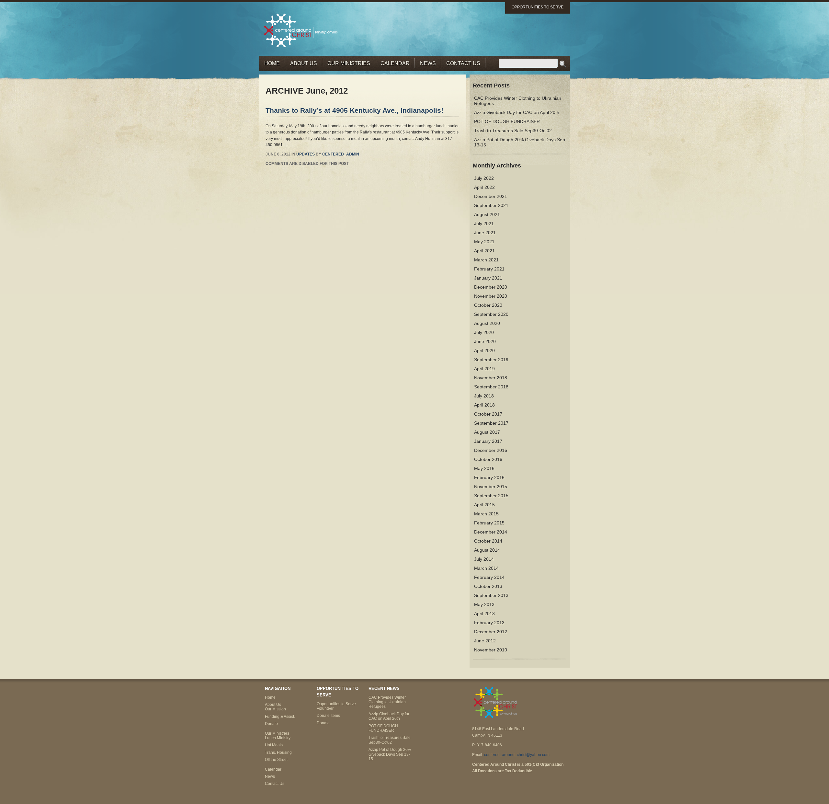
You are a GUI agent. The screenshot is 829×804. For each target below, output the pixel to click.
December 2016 (490, 450)
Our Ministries (348, 63)
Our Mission (275, 709)
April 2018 (484, 405)
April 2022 (484, 187)
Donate (271, 723)
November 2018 (490, 377)
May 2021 (484, 241)
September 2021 (491, 205)
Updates (305, 154)
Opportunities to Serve (537, 7)
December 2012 (490, 631)
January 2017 (488, 441)
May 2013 (484, 604)
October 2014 (488, 541)
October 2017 (488, 414)
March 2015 (486, 513)
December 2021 (490, 196)
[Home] (301, 30)
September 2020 (491, 314)
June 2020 (485, 341)
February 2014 (489, 577)
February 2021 (489, 268)
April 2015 (484, 504)
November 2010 (490, 649)
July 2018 (484, 395)
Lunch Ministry (277, 738)
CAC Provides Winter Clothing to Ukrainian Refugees (387, 702)
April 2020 (484, 350)
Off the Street (276, 759)
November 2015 (490, 486)
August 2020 (487, 323)
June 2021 (485, 232)
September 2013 (491, 595)
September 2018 (491, 386)
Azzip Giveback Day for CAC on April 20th (516, 112)
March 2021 (486, 259)
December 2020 (490, 287)
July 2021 (484, 223)
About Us (303, 63)
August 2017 (487, 432)
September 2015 (491, 495)
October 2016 (488, 459)
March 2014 (486, 568)
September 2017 (491, 423)
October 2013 (488, 586)
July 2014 (484, 559)
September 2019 (491, 359)
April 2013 (484, 613)
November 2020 (490, 296)
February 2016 (489, 477)
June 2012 (485, 640)
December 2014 (490, 531)
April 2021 (484, 250)
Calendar (395, 63)
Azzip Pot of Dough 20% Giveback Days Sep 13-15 (390, 754)
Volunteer (325, 708)
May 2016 (484, 468)
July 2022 (484, 178)
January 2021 (488, 278)
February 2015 (489, 522)
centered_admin (340, 154)
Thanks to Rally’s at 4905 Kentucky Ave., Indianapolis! (354, 110)
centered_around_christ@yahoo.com (517, 754)
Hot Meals (274, 745)
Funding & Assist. (280, 716)
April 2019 (484, 368)
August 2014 (487, 550)
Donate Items (328, 715)
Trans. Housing (278, 752)
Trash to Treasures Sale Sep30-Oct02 (513, 130)
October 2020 (488, 305)
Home (272, 63)
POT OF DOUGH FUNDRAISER (507, 121)
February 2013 (489, 622)
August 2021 (487, 214)
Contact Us (463, 63)
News (428, 63)
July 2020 (484, 332)
